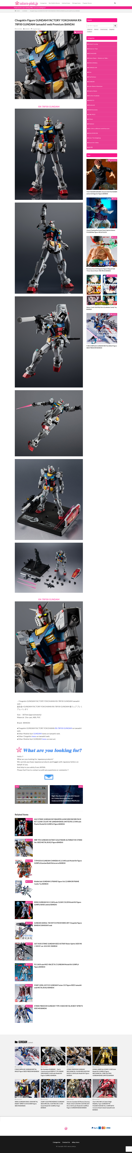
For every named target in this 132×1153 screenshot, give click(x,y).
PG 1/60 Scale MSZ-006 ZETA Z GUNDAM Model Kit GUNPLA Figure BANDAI (56, 965)
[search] (115, 26)
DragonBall (111, 29)
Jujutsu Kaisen (93, 91)
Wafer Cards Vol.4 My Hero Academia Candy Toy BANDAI (101, 308)
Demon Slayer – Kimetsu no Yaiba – (98, 58)
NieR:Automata (93, 110)
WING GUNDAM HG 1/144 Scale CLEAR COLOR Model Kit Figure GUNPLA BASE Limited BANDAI (57, 903)
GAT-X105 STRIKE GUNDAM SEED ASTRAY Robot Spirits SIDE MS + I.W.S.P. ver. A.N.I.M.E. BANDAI (58, 945)
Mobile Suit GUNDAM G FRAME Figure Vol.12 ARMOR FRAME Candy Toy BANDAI (56, 882)
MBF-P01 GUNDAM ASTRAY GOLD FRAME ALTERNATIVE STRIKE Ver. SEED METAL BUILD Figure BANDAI (58, 841)
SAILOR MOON (93, 133)
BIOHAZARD (92, 53)
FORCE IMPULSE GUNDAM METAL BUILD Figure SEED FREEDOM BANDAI (101, 347)
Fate (90, 72)
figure (39, 29)
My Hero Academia (94, 95)
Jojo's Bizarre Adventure (95, 86)
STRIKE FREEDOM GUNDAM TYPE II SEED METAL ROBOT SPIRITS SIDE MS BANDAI (58, 1007)
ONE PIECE (92, 114)
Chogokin (34, 29)
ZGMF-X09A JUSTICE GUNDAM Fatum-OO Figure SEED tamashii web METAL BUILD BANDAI (57, 986)
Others (91, 119)
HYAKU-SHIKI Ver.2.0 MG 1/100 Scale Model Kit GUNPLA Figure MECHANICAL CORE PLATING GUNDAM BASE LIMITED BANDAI (104, 1072)
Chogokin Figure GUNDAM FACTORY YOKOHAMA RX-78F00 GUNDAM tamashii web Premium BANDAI (55, 11)
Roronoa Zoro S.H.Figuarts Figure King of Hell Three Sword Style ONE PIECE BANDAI (100, 270)
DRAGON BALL (93, 63)
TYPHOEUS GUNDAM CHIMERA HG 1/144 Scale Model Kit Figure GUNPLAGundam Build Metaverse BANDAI (58, 862)
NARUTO (91, 100)
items (34, 736)
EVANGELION (93, 67)
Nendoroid (92, 105)
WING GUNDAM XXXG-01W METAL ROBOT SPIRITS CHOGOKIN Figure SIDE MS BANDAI (26, 1104)
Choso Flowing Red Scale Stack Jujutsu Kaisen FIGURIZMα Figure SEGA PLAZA (100, 231)
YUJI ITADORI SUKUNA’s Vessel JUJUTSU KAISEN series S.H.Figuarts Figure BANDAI (101, 193)
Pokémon (96, 29)
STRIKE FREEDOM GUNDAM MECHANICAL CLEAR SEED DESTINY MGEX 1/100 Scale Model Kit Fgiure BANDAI (78, 1072)
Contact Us (66, 1142)
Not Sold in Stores (54, 3)
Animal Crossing (103, 29)
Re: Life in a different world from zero (99, 128)
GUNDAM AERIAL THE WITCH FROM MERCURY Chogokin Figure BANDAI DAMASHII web (58, 924)
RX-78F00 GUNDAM (63, 728)
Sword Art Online (94, 142)
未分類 (91, 147)
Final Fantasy (92, 77)
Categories (43, 3)
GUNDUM (89, 31)
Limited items (66, 3)
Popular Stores (87, 3)
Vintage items (76, 3)
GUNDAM (24, 11)
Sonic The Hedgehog (95, 138)
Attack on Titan (93, 49)
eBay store (75, 1142)
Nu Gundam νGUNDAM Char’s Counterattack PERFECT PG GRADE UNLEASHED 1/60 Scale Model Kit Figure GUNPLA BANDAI (52, 1072)
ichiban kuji (89, 29)
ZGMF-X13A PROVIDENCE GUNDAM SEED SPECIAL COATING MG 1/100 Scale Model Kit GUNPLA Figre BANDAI (52, 1105)
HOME (18, 11)
